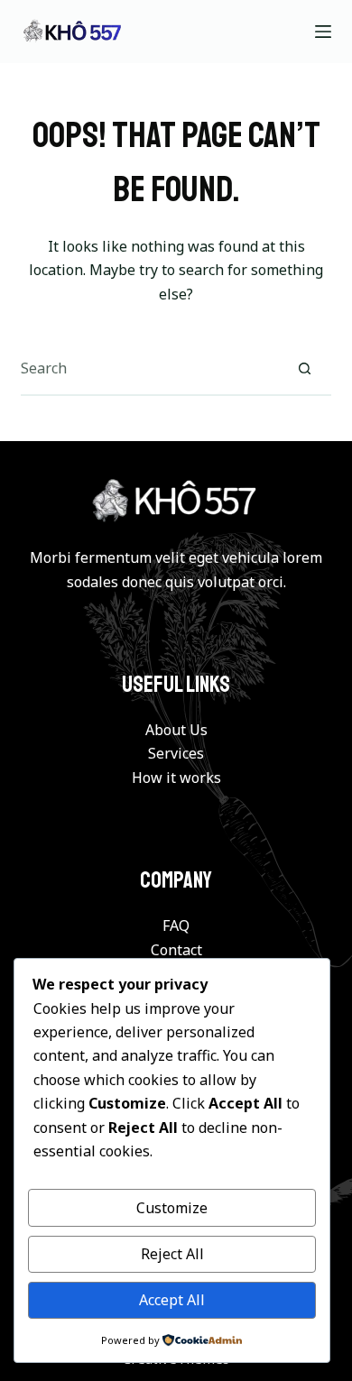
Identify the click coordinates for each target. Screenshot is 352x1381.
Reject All (172, 1254)
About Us (176, 730)
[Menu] (323, 31)
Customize (172, 1208)
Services (176, 753)
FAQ (176, 925)
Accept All (172, 1300)
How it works (176, 777)
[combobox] (149, 368)
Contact (176, 950)
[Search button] (305, 368)
